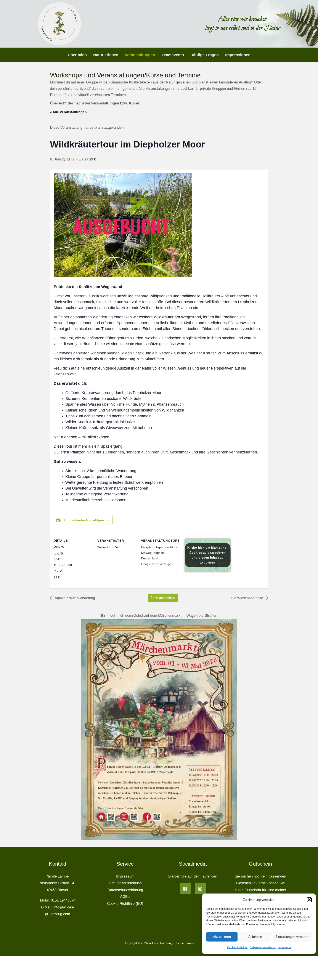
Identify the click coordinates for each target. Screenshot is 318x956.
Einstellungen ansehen (292, 936)
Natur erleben (105, 55)
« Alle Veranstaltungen (68, 112)
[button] (309, 900)
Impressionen (238, 55)
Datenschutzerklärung (263, 947)
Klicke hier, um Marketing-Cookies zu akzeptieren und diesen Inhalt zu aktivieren (207, 555)
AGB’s (125, 897)
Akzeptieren (222, 936)
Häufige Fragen (204, 55)
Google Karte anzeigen (157, 564)
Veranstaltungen (140, 55)
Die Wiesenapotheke (247, 598)
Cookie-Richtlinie (237, 947)
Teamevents (173, 55)
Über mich (77, 55)
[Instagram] (200, 888)
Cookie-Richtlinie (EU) (125, 904)
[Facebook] (185, 888)
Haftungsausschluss (125, 883)
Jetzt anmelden (163, 598)
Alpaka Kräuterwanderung (74, 598)
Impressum (284, 947)
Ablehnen (255, 936)
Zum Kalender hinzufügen (84, 520)
